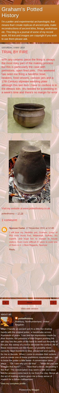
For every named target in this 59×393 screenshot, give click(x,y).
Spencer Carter (17, 228)
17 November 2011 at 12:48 (40, 228)
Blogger (35, 389)
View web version (29, 308)
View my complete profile (13, 383)
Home (29, 303)
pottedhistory (25, 318)
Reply (12, 249)
